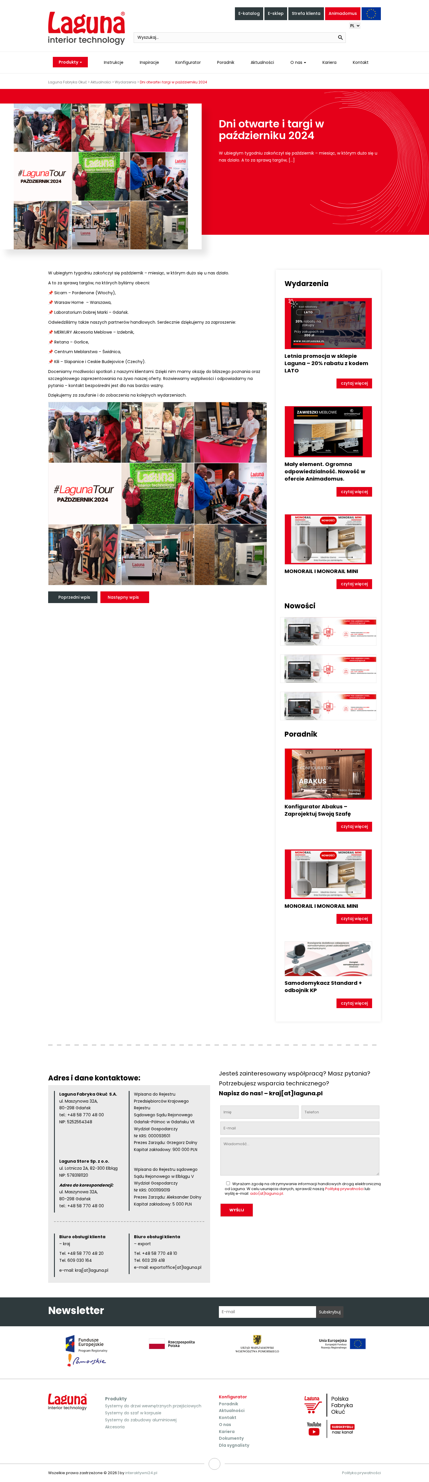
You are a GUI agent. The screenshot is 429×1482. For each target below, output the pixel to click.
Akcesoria (115, 1427)
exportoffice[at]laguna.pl (175, 1267)
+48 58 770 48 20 (85, 1253)
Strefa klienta (306, 13)
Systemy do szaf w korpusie (133, 1413)
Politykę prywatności (344, 1189)
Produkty (69, 62)
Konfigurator (188, 62)
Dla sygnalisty (234, 1445)
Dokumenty (231, 1438)
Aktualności (262, 62)
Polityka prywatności (361, 1473)
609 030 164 (79, 1260)
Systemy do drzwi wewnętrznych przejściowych (153, 1406)
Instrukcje (113, 62)
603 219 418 (153, 1260)
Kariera (329, 62)
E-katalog (249, 13)
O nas (296, 62)
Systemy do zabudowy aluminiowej (141, 1420)
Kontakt (361, 62)
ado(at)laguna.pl (266, 1193)
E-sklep (276, 13)
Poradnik (225, 62)
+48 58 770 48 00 (85, 1115)
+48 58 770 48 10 (159, 1253)
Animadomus (343, 13)
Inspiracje (149, 62)
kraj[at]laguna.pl (91, 1270)
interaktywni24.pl (141, 1473)
